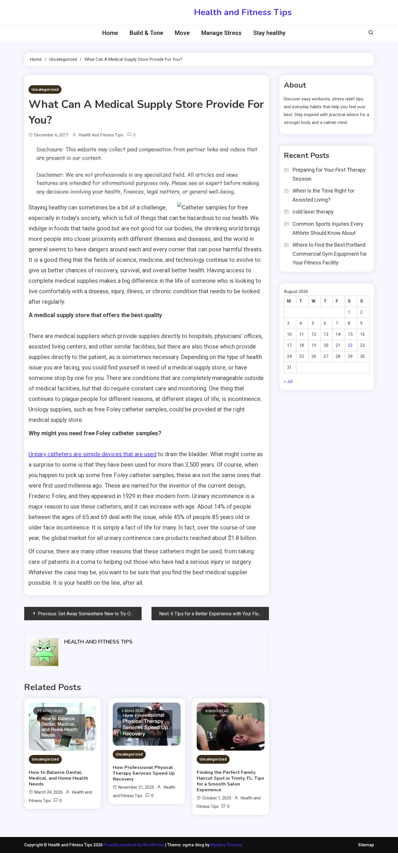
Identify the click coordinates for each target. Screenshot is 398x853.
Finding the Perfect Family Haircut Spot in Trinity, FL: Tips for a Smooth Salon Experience (230, 781)
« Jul (288, 381)
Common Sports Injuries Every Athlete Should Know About (328, 228)
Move (182, 32)
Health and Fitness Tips (243, 12)
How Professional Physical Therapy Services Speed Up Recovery (144, 773)
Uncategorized (45, 89)
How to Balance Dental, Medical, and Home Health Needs (58, 778)
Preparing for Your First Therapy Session (329, 174)
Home (110, 32)
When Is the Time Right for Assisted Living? (323, 195)
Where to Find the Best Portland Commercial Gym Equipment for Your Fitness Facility (330, 254)
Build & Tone (146, 32)
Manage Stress (221, 32)
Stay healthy (269, 32)
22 (350, 345)
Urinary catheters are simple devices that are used (92, 454)
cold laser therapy (313, 212)
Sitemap (366, 845)
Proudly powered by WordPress (134, 845)
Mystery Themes (226, 845)
